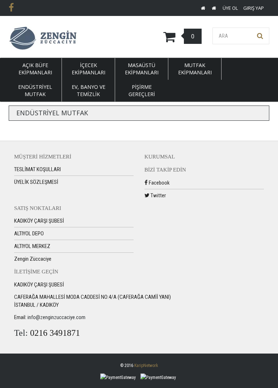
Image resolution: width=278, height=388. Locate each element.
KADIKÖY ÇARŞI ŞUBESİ (39, 221)
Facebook (159, 182)
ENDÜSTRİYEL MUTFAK (35, 90)
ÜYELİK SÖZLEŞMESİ (36, 182)
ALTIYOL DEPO (29, 233)
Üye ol (230, 8)
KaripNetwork (146, 365)
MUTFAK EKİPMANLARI (195, 69)
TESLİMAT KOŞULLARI (37, 169)
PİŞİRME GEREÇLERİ (142, 90)
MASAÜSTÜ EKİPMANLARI (142, 69)
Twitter (157, 195)
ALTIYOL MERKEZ (32, 246)
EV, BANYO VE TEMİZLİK (88, 90)
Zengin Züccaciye (32, 259)
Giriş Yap (253, 8)
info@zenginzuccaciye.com (56, 317)
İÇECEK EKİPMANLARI (88, 69)
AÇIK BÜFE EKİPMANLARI (35, 69)
